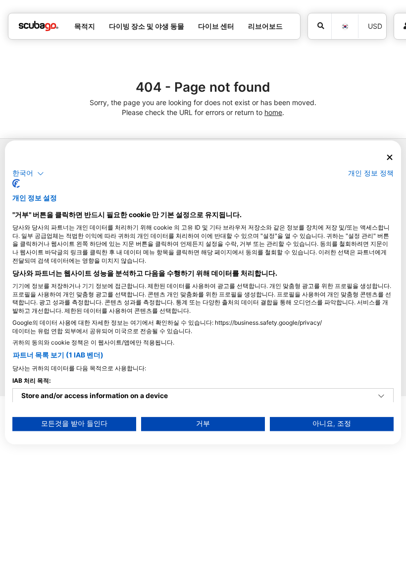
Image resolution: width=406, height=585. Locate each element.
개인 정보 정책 (371, 173)
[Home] (38, 26)
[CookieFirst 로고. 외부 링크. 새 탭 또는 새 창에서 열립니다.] (16, 183)
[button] (28, 173)
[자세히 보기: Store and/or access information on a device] (381, 397)
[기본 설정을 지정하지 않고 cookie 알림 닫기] (390, 157)
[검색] (319, 26)
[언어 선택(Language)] (344, 26)
